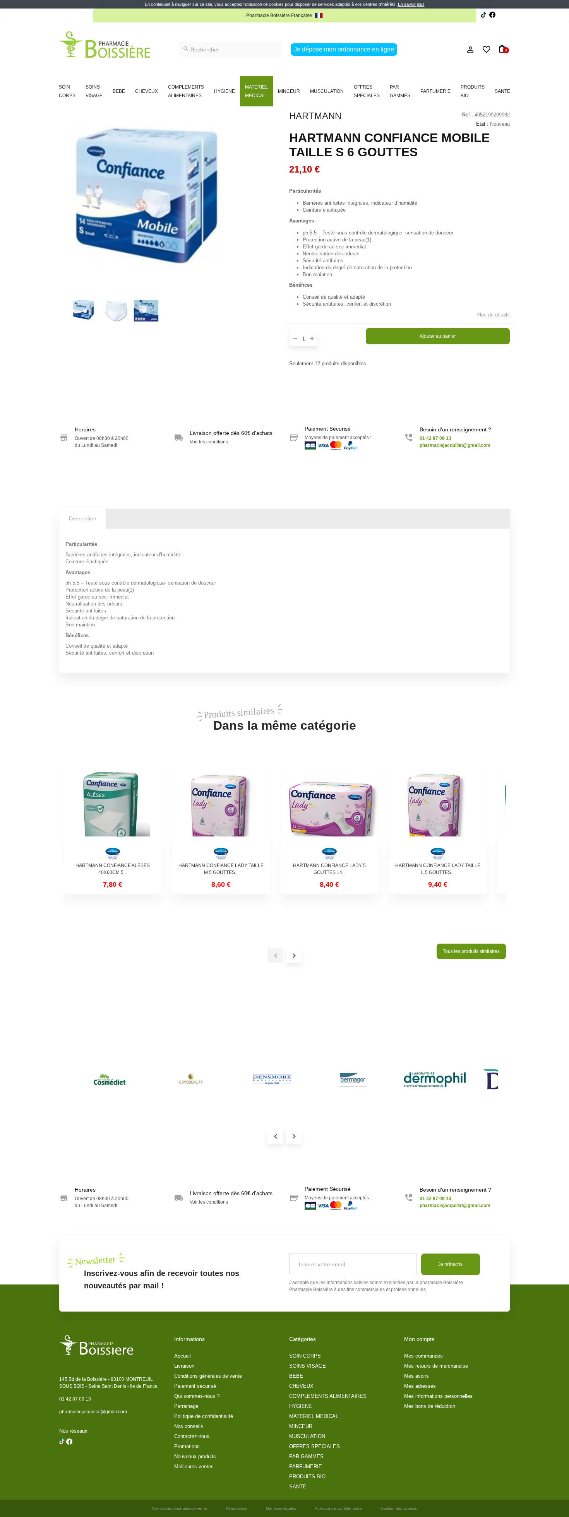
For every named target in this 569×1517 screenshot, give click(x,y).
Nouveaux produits (195, 1456)
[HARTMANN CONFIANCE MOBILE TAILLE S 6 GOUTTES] (84, 311)
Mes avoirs (416, 1376)
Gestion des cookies (398, 1508)
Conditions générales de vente (208, 1376)
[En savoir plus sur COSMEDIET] (109, 1080)
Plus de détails (493, 315)
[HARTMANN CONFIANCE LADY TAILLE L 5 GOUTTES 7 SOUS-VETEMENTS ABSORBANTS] (437, 811)
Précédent (63, 310)
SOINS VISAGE (94, 91)
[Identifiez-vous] (452, 49)
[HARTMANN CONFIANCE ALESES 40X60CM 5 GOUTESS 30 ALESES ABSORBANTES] (112, 811)
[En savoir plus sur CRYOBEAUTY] (191, 1080)
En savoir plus (411, 4)
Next (294, 1136)
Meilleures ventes (194, 1466)
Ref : (467, 115)
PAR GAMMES (400, 91)
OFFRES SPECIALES (367, 91)
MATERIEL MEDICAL (256, 91)
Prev (275, 1136)
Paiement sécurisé (195, 1386)
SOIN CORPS (67, 91)
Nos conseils (188, 1426)
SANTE (502, 91)
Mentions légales (281, 1508)
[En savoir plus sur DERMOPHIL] (434, 1080)
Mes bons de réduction (429, 1406)
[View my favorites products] (482, 49)
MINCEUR (289, 91)
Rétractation (236, 1508)
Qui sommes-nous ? (196, 1396)
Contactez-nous (191, 1436)
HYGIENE (224, 91)
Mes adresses (420, 1386)
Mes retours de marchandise (436, 1366)
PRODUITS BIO (473, 91)
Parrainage (186, 1406)
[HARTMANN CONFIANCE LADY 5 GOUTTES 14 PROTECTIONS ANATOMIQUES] (329, 811)
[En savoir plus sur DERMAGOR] (353, 1080)
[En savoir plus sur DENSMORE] (272, 1080)
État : (482, 124)
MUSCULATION (327, 91)
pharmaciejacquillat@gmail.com (93, 1411)
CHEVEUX (146, 91)
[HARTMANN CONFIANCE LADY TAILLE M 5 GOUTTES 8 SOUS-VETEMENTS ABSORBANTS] (221, 811)
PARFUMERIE (435, 91)
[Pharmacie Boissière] (104, 44)
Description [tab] (82, 518)
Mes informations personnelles (438, 1396)
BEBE (119, 91)
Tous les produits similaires (471, 951)
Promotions (187, 1446)
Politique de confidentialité (203, 1416)
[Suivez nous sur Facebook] (483, 16)
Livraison (184, 1366)
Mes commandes (423, 1356)
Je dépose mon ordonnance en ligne (344, 49)
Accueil (182, 1356)
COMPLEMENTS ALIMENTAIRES (186, 91)
